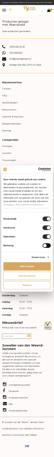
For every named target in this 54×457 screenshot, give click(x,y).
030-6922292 (15, 53)
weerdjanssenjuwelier (19, 385)
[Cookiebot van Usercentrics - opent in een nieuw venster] (38, 169)
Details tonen (38, 257)
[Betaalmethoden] (27, 446)
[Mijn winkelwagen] (48, 10)
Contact (6, 88)
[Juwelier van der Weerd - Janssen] (29, 8)
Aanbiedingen (10, 102)
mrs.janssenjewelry (18, 410)
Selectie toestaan (27, 276)
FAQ (4, 95)
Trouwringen (9, 160)
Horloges (7, 146)
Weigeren (27, 285)
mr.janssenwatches (18, 397)
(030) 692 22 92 (17, 47)
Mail (10, 404)
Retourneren (9, 109)
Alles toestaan (27, 266)
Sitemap (6, 130)
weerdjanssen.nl (22, 375)
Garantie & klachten (12, 116)
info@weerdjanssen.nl (20, 59)
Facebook (13, 391)
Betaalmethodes (11, 123)
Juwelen (7, 153)
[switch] (46, 227)
